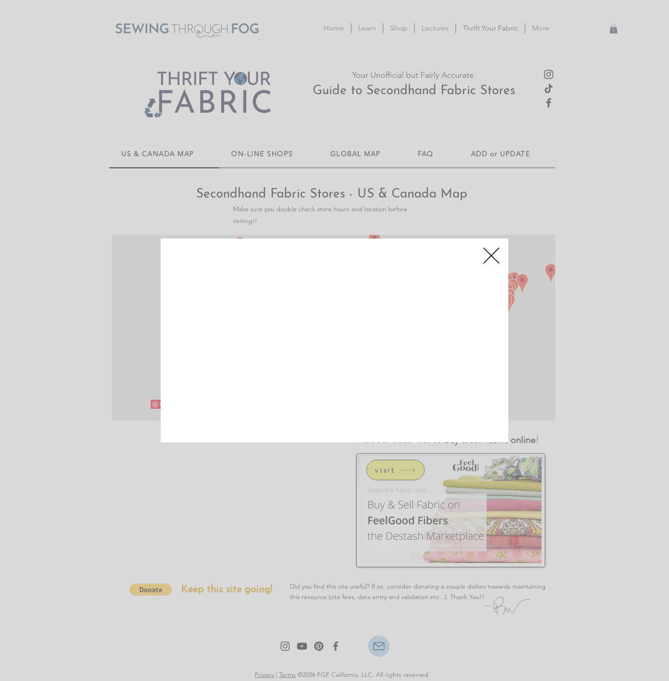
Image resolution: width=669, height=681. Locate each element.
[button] (491, 256)
